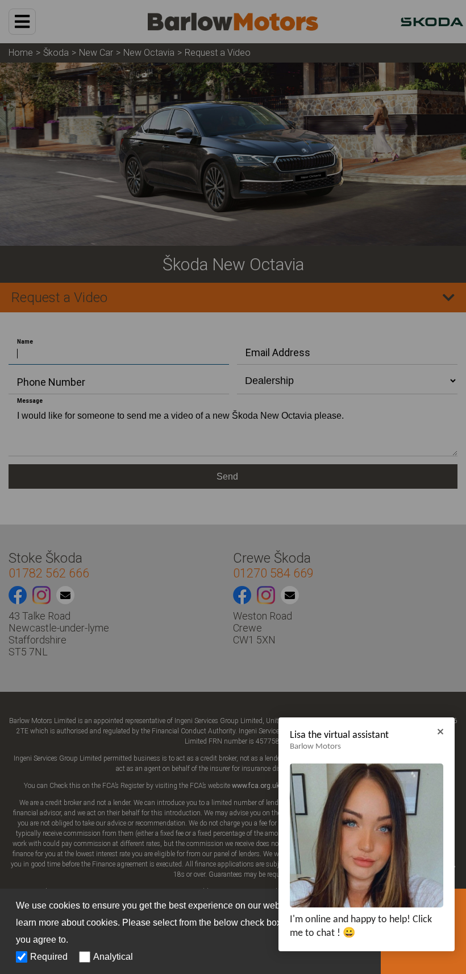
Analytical (113, 956)
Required (49, 956)
